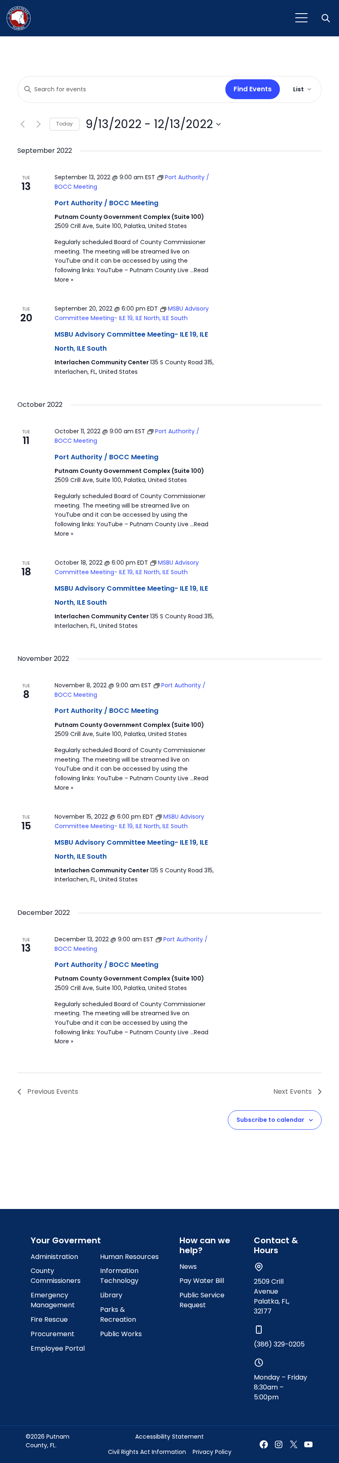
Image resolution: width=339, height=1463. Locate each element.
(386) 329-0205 (279, 1344)
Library (111, 1295)
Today (64, 123)
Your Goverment (66, 1240)
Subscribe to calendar (270, 1120)
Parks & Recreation (118, 1314)
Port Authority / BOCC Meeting (106, 203)
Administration (54, 1256)
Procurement (52, 1334)
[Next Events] (38, 124)
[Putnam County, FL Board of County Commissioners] (18, 18)
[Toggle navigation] (301, 18)
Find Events (253, 89)
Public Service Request (201, 1300)
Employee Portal (58, 1348)
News (188, 1266)
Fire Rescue (49, 1319)
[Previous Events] (22, 124)
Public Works (121, 1334)
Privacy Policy (212, 1452)
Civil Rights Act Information (147, 1452)
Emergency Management (53, 1300)
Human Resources (129, 1256)
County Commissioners (56, 1275)
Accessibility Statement (169, 1436)
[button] (326, 18)
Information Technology (119, 1275)
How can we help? (204, 1245)
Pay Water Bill (201, 1280)
